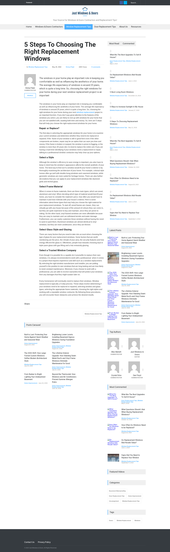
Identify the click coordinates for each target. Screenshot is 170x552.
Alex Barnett (116, 352)
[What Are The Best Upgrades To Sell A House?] (113, 399)
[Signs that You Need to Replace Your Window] (113, 458)
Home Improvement (30, 343)
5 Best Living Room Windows (122, 92)
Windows (137, 520)
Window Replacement (124, 520)
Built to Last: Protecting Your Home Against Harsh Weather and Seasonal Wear (36, 337)
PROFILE (30, 95)
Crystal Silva (116, 375)
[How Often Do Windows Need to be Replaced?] (113, 429)
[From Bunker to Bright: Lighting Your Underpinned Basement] (113, 318)
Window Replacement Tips (78, 26)
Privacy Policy (44, 542)
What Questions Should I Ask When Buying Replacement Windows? (133, 412)
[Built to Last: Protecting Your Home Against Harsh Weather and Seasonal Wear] (113, 242)
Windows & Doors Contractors (49, 26)
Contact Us (29, 542)
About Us (123, 26)
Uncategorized (114, 501)
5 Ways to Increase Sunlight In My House (126, 107)
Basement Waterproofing (117, 491)
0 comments (95, 67)
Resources (136, 26)
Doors (111, 520)
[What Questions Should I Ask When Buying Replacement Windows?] (113, 414)
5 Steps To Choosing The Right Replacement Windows (60, 51)
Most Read (114, 43)
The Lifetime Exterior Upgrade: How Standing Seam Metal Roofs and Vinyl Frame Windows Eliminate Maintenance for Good (64, 358)
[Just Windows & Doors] (85, 13)
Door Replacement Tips (105, 26)
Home (29, 26)
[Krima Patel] (30, 80)
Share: (27, 304)
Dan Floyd (137, 375)
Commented (128, 43)
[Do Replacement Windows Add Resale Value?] (113, 444)
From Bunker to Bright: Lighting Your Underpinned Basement (34, 376)
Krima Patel (70, 67)
